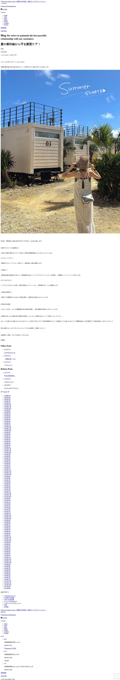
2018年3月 (7, 575)
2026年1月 (7, 403)
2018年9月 (7, 564)
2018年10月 (7, 562)
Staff (5, 18)
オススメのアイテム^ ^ (11, 388)
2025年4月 (7, 419)
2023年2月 (7, 467)
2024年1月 (7, 447)
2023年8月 (7, 456)
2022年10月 (7, 474)
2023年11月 (7, 450)
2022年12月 (7, 471)
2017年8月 (7, 588)
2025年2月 (7, 423)
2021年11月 (7, 494)
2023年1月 (7, 469)
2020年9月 (7, 520)
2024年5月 (7, 439)
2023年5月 (7, 461)
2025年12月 (7, 404)
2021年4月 (7, 507)
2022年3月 (7, 487)
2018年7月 (7, 568)
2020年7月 (7, 524)
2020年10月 (7, 518)
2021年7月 (7, 502)
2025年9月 (7, 410)
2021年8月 (7, 500)
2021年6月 (7, 504)
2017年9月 (7, 586)
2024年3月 (7, 443)
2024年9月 (7, 432)
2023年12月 (7, 449)
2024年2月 (7, 445)
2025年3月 (7, 421)
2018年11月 (7, 561)
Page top (3, 612)
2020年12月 (7, 515)
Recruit (6, 24)
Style (5, 17)
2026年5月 (7, 395)
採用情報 (3, 28)
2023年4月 (7, 463)
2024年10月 (7, 430)
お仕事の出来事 (9, 597)
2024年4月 (7, 441)
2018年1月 (7, 579)
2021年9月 (7, 498)
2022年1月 (7, 491)
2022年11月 (7, 472)
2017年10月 (7, 584)
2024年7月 (7, 436)
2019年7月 (7, 546)
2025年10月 (7, 408)
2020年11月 (7, 516)
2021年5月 (7, 505)
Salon (5, 15)
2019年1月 (7, 557)
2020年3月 (7, 531)
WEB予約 (4, 31)
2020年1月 (7, 535)
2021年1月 (7, 513)
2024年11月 (7, 428)
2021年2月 (7, 511)
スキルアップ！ (9, 382)
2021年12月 (7, 493)
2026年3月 (7, 399)
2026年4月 (7, 397)
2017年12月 (7, 581)
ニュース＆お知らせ (10, 601)
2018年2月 (7, 577)
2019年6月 (7, 548)
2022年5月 (7, 483)
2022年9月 (7, 476)
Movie (6, 21)
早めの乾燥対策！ (9, 375)
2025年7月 (7, 414)
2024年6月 (7, 437)
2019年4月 (7, 551)
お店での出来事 (9, 599)
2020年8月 (7, 522)
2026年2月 (7, 401)
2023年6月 (7, 460)
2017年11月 (7, 583)
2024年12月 (7, 426)
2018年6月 (7, 570)
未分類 (6, 607)
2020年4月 (7, 529)
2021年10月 (7, 496)
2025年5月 (7, 417)
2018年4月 (7, 573)
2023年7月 (7, 458)
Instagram (13, 6)
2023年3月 (7, 465)
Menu (5, 20)
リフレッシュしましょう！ (12, 603)
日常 (2, 49)
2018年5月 (7, 572)
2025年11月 (7, 406)
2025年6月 (7, 415)
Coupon (6, 23)
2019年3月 (7, 553)
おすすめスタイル (9, 352)
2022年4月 (7, 485)
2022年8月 (7, 478)
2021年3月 (7, 509)
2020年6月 (7, 526)
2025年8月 (7, 412)
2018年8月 (7, 566)
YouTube (4, 9)
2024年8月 (7, 434)
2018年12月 (7, 559)
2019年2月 (7, 555)
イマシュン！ (8, 365)
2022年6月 (7, 482)
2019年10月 (7, 540)
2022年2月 (7, 489)
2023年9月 (7, 454)
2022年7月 (7, 480)
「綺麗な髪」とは (9, 359)
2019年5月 (7, 550)
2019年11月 (7, 539)
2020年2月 (7, 533)
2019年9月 (7, 542)
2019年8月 (7, 544)
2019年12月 (7, 537)
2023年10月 (7, 452)
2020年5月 (7, 528)
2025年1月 (7, 425)
